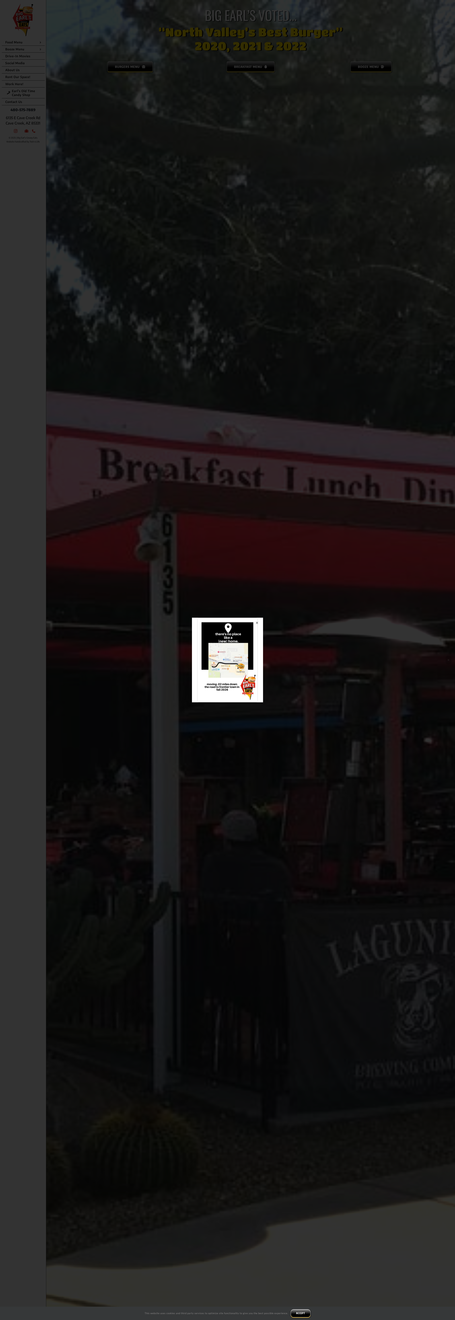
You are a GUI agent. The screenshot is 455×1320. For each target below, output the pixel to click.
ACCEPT (300, 1313)
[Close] (257, 622)
